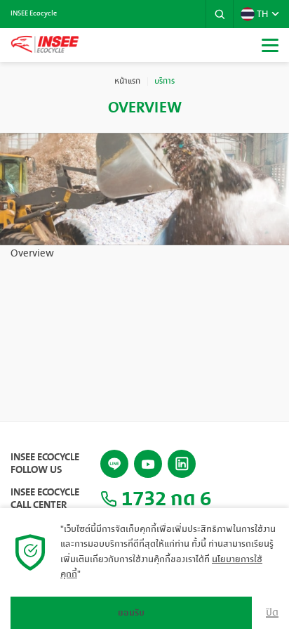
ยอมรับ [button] (131, 613)
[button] (220, 14)
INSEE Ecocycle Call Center (45, 499)
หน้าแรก (127, 81)
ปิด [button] (272, 613)
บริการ (164, 81)
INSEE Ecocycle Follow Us (45, 463)
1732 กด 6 (164, 499)
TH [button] (262, 14)
